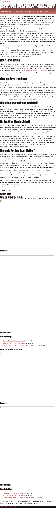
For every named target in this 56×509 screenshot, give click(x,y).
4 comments (44, 11)
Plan (22, 11)
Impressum (13, 506)
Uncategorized (29, 11)
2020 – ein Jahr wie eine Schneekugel (14, 343)
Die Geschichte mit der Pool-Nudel (14, 341)
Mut (13, 11)
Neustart (18, 11)
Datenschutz (4, 506)
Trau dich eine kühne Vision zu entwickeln (33, 71)
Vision (36, 11)
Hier (1, 198)
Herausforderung (5, 11)
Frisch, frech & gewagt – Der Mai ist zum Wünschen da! (20, 345)
